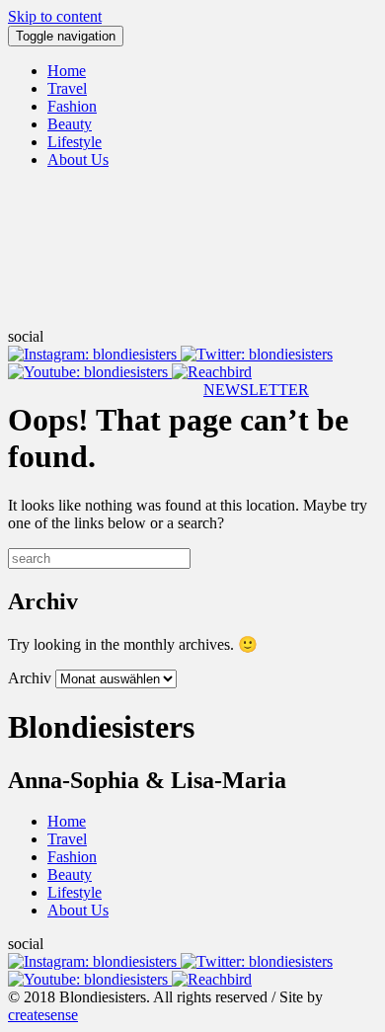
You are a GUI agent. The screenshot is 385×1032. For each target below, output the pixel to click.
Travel (67, 88)
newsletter (256, 389)
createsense (43, 1014)
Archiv (29, 678)
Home (66, 70)
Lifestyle (74, 141)
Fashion (72, 106)
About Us (78, 159)
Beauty (69, 124)
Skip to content (55, 16)
